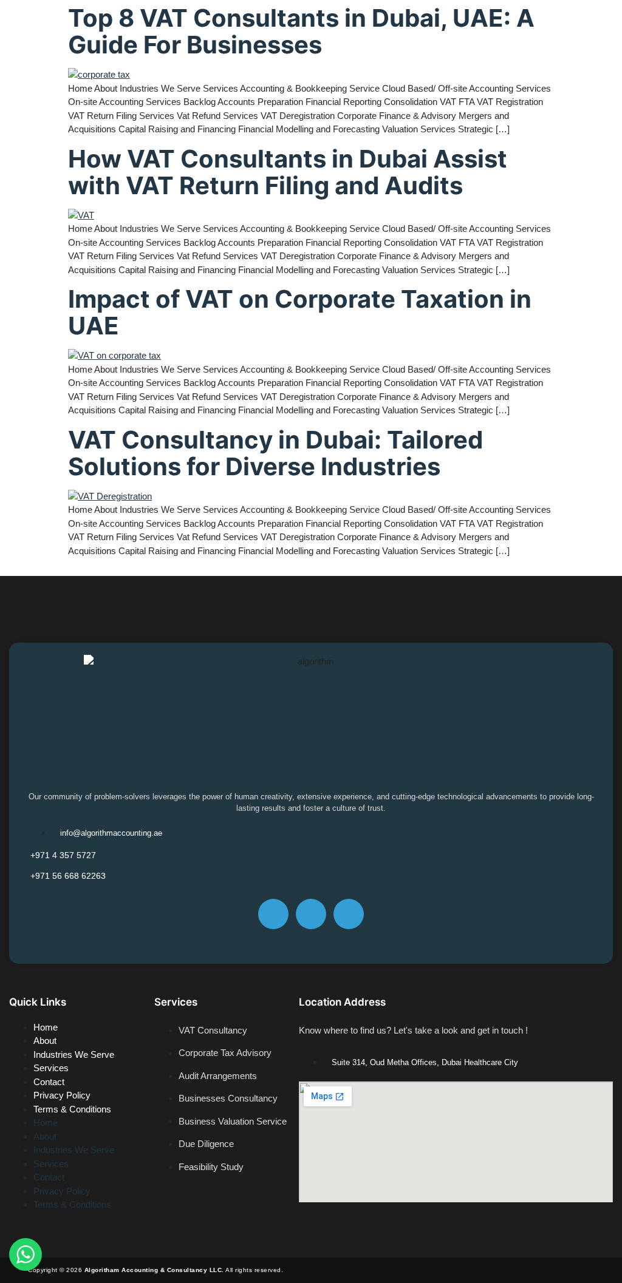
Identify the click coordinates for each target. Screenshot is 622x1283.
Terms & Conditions (72, 1109)
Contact (48, 1082)
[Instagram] (311, 914)
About (44, 1040)
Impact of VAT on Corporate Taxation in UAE (299, 312)
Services (51, 1068)
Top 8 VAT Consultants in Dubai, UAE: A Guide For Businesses (301, 31)
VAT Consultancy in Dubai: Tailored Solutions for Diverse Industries (275, 453)
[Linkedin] (348, 914)
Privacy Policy (62, 1095)
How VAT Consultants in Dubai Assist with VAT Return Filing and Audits (287, 172)
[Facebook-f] (273, 914)
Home (45, 1027)
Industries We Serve (73, 1054)
